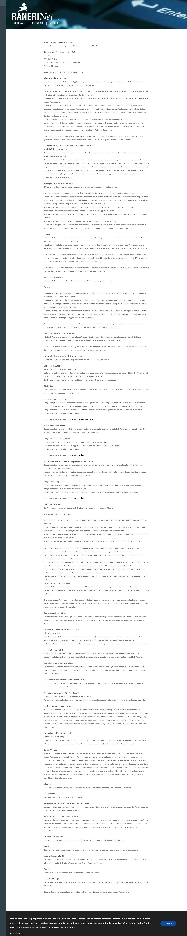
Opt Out (90, 419)
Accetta (168, 923)
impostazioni (16, 933)
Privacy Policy (78, 419)
